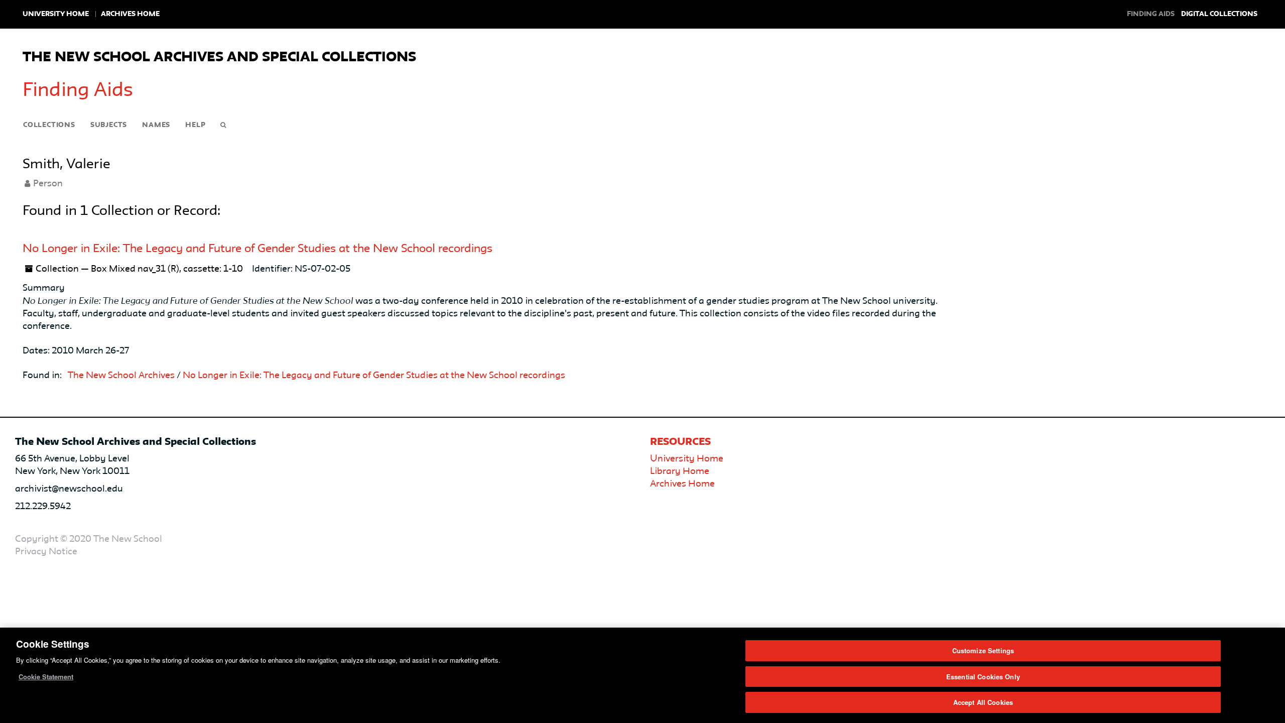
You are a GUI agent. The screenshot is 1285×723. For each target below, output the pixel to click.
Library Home (679, 471)
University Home (56, 14)
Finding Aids (78, 90)
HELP (195, 125)
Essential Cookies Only (983, 676)
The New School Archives (121, 376)
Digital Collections (1219, 14)
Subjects (108, 125)
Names (156, 125)
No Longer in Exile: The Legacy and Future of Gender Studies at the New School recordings (257, 249)
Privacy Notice (46, 552)
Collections (49, 125)
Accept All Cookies (983, 702)
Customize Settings (983, 650)
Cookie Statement (46, 676)
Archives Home (130, 14)
